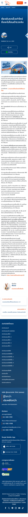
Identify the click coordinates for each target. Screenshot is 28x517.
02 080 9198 (8, 423)
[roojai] (8, 3)
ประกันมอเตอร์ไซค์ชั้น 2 (7, 360)
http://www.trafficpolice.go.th (15, 275)
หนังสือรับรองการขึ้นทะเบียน (17, 500)
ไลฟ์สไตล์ (3, 41)
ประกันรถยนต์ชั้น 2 (6, 340)
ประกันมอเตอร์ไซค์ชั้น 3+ (8, 363)
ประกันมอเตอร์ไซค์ (6, 351)
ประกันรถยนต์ (5, 328)
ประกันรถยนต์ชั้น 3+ (7, 343)
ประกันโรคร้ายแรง (6, 376)
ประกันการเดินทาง (6, 382)
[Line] (12, 508)
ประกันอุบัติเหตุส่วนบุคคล (8, 379)
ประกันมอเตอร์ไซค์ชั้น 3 (7, 366)
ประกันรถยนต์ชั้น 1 (6, 334)
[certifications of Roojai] (7, 469)
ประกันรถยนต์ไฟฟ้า (6, 370)
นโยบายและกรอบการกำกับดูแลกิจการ (11, 502)
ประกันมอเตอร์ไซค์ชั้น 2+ (8, 357)
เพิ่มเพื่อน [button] (10, 52)
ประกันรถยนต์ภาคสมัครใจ (8, 331)
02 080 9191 (7, 417)
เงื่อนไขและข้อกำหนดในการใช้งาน (10, 499)
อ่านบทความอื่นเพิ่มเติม (17, 289)
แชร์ (10, 47)
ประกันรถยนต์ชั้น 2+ (7, 337)
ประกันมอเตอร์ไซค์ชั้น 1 (7, 354)
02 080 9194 (8, 430)
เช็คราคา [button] (20, 3)
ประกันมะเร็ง (5, 373)
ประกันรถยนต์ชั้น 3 (6, 346)
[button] (25, 3)
